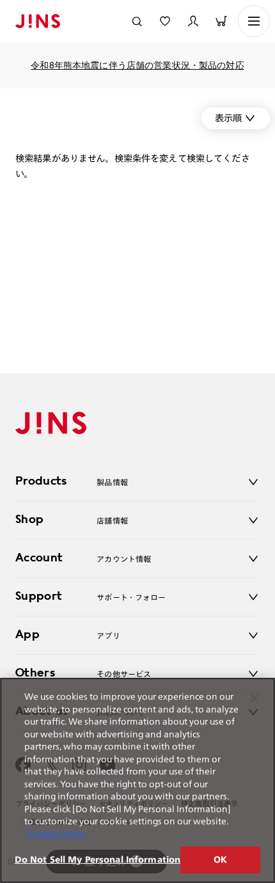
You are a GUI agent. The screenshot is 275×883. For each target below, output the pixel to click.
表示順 (228, 118)
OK (220, 860)
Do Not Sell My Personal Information (98, 860)
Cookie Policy (57, 834)
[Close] (254, 698)
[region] (137, 780)
